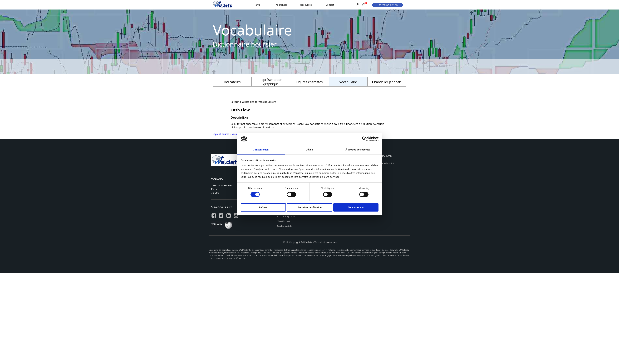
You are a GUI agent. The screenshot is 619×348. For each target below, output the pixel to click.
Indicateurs (232, 82)
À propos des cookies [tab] (357, 149)
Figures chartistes (309, 82)
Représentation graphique (271, 81)
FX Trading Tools (286, 216)
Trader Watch (284, 226)
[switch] (291, 194)
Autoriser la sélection (310, 207)
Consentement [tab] (261, 149)
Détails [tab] (310, 149)
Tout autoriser (356, 207)
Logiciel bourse (221, 133)
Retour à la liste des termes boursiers (253, 102)
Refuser (263, 207)
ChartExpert (283, 221)
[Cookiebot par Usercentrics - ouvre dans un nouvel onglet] (364, 138)
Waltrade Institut (385, 163)
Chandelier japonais (387, 82)
